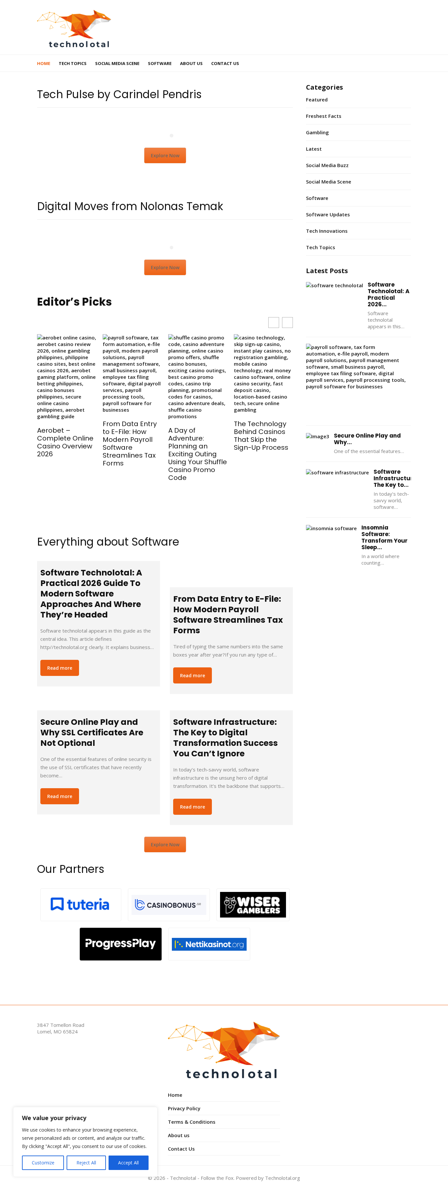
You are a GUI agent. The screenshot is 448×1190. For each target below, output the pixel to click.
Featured (317, 99)
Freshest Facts (323, 116)
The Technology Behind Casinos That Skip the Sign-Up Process (261, 435)
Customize (43, 1162)
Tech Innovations (327, 230)
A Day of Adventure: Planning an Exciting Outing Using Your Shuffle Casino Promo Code (197, 454)
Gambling (317, 132)
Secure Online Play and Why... (367, 439)
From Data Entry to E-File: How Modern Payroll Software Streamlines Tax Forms (130, 443)
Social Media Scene (117, 63)
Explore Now (165, 155)
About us (191, 63)
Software (160, 63)
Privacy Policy (184, 1108)
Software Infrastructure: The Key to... (396, 478)
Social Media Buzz (327, 165)
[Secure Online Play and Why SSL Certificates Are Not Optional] (98, 707)
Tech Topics (73, 63)
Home (43, 63)
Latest (314, 148)
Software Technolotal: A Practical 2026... (389, 294)
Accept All (128, 1162)
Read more (59, 668)
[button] (287, 322)
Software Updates (328, 214)
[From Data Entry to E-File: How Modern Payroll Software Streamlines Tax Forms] (231, 570)
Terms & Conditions (191, 1121)
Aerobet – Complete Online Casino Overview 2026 (65, 442)
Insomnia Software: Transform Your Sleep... (384, 537)
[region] (85, 1142)
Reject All (86, 1162)
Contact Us (225, 63)
